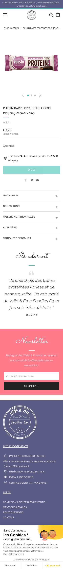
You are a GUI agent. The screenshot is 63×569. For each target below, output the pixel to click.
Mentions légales (15, 507)
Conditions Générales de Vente (24, 502)
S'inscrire (30, 386)
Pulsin (6, 122)
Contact (8, 517)
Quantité (8, 145)
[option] (31, 61)
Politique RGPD (13, 512)
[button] (28, 95)
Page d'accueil (11, 28)
